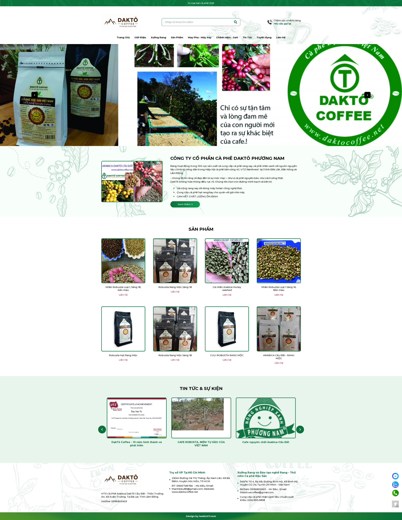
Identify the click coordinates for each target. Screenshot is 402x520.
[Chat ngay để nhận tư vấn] (395, 475)
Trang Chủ (123, 37)
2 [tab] (195, 138)
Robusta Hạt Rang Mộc (123, 355)
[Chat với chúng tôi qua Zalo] (395, 484)
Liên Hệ (280, 37)
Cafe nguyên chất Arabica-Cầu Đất (265, 442)
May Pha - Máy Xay (199, 37)
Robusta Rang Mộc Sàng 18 (175, 287)
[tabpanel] (201, 95)
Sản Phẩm (177, 37)
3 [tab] (198, 138)
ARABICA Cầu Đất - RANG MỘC (278, 357)
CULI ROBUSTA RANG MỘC (227, 355)
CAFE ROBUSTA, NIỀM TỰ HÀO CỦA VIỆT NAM (201, 444)
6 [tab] (207, 138)
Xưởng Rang (158, 37)
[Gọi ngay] (395, 492)
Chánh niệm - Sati (227, 37)
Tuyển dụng (264, 37)
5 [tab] (204, 138)
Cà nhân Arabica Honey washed (227, 289)
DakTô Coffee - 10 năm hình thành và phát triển (136, 444)
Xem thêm (184, 204)
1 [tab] (192, 138)
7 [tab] (209, 138)
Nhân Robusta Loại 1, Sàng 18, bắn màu (123, 289)
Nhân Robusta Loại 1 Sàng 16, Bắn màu (278, 289)
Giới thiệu (140, 37)
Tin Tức (247, 37)
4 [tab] (201, 138)
